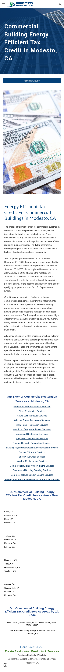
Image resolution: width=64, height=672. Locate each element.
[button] (3, 4)
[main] (32, 41)
